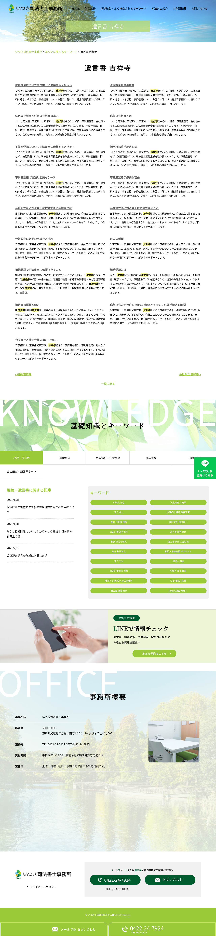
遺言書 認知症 (119, 551)
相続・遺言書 (22, 458)
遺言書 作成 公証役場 (178, 541)
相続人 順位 (119, 502)
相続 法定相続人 (119, 541)
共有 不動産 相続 (119, 522)
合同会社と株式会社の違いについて (36, 340)
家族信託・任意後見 (108, 458)
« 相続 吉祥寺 (23, 374)
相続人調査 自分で (178, 590)
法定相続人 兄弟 (178, 502)
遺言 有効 (119, 561)
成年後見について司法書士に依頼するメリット (43, 85)
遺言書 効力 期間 (178, 531)
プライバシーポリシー (43, 887)
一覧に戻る (108, 384)
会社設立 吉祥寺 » (190, 374)
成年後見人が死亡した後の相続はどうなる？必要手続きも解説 (148, 305)
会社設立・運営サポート (21, 471)
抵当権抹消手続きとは (123, 147)
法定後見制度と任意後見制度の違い (36, 116)
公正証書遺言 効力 (119, 570)
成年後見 (151, 458)
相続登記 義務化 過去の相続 (118, 580)
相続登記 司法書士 (178, 522)
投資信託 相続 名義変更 (178, 512)
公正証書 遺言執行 (119, 531)
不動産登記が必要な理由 (125, 177)
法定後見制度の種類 (122, 85)
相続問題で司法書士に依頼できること (38, 270)
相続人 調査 (178, 561)
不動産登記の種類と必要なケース (35, 177)
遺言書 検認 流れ (119, 590)
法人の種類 (117, 239)
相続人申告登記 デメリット (178, 551)
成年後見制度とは (121, 116)
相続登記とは (118, 270)
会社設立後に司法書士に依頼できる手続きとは (43, 208)
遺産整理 (64, 458)
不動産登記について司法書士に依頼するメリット (45, 147)
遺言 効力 (119, 512)
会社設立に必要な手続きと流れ (34, 239)
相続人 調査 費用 (178, 570)
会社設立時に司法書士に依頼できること (134, 208)
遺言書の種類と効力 (27, 305)
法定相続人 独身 (178, 580)
